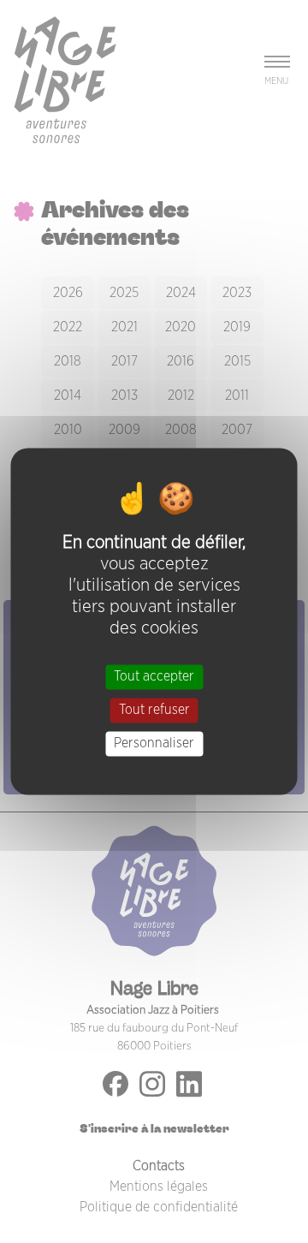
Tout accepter (154, 676)
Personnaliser (154, 743)
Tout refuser (154, 710)
